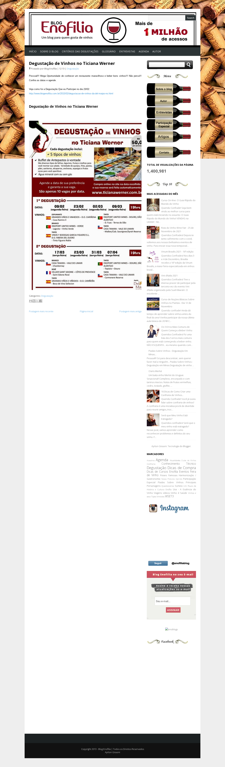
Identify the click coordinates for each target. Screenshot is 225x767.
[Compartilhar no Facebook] (40, 301)
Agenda (162, 459)
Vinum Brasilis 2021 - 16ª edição (177, 251)
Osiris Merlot (155, 371)
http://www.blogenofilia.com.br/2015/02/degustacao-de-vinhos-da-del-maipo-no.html (71, 93)
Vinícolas (161, 496)
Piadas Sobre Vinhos (170, 482)
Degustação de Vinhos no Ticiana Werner (72, 63)
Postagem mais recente (41, 311)
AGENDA (144, 51)
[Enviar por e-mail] (30, 301)
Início (33, 51)
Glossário (109, 51)
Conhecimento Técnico (179, 464)
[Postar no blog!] (34, 301)
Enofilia (173, 471)
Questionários (167, 485)
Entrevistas (127, 51)
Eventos (184, 471)
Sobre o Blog (49, 51)
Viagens (158, 492)
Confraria (151, 463)
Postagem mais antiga (130, 311)
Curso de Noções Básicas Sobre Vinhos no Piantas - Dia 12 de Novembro (177, 303)
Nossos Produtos (168, 479)
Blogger (187, 446)
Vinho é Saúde (179, 492)
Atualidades (175, 460)
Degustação (73, 68)
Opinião (179, 479)
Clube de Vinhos (188, 460)
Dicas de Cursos (157, 471)
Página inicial (86, 311)
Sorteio (179, 485)
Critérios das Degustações (80, 51)
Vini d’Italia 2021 (169, 275)
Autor (156, 51)
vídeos (166, 492)
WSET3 (169, 496)
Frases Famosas (168, 475)
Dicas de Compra (182, 467)
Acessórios (151, 460)
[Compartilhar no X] (37, 301)
